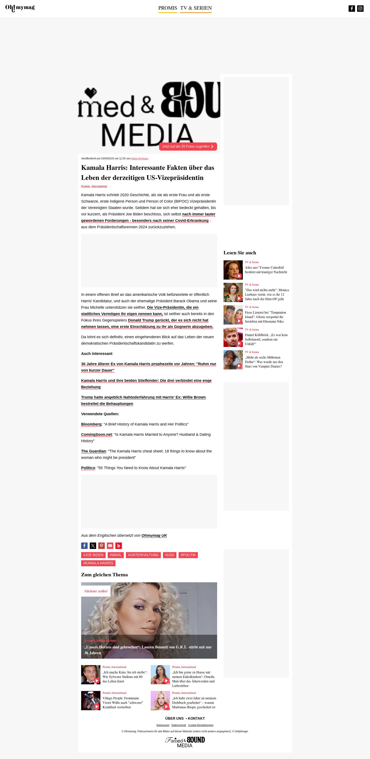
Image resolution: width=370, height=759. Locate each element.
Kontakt (196, 718)
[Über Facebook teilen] (84, 546)
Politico (88, 468)
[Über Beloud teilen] (118, 546)
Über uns (174, 718)
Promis (167, 7)
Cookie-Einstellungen (200, 725)
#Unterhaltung (143, 555)
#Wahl (116, 555)
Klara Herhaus (139, 158)
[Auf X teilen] (93, 546)
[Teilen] (101, 546)
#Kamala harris (98, 563)
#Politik (188, 555)
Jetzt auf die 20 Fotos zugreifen (186, 146)
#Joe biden (93, 555)
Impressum (163, 725)
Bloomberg (91, 424)
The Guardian (93, 451)
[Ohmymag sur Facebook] (352, 8)
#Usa (169, 555)
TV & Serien (196, 7)
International (99, 186)
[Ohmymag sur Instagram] (360, 8)
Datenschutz (179, 725)
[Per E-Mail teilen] (110, 546)
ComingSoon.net (96, 434)
